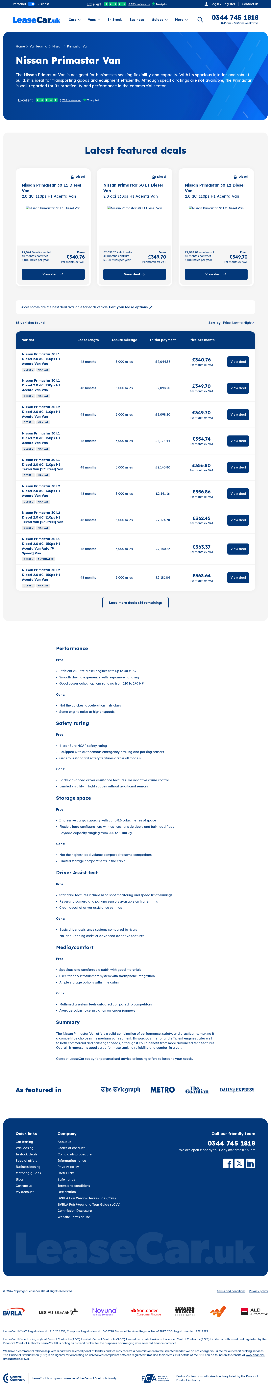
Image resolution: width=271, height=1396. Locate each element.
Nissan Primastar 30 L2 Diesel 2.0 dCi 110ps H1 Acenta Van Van (41, 411)
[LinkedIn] (250, 1163)
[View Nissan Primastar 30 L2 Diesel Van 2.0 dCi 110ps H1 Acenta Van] (216, 222)
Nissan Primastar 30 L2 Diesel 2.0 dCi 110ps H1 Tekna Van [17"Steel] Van (42, 517)
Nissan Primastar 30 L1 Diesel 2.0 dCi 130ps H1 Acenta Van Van (41, 385)
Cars (72, 20)
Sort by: (215, 323)
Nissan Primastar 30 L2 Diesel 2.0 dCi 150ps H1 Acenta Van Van (41, 574)
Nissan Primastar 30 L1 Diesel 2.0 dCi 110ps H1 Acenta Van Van (41, 359)
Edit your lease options (128, 307)
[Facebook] (228, 1163)
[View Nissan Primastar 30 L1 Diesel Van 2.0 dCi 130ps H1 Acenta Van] (135, 222)
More (179, 20)
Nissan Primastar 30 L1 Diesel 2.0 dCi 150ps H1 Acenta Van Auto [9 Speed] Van (41, 546)
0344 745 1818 (231, 1143)
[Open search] (200, 20)
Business (137, 20)
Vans (92, 20)
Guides (157, 20)
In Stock (115, 20)
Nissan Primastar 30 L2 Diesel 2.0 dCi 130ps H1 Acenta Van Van (41, 491)
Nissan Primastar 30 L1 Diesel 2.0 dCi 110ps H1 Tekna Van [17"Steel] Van (42, 464)
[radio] (19, 4)
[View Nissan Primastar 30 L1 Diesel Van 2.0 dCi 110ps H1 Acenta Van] (53, 222)
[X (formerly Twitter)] (239, 1163)
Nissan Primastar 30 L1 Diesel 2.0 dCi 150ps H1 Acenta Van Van (41, 438)
